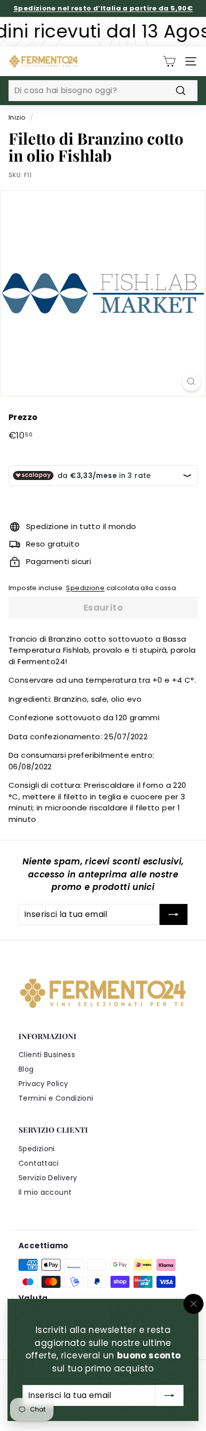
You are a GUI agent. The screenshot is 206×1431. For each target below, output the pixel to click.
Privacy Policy (43, 1084)
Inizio (17, 117)
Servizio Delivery (47, 1178)
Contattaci (38, 1163)
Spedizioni (36, 1149)
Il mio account (45, 1192)
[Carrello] (169, 61)
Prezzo (23, 417)
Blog (26, 1069)
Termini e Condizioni (56, 1098)
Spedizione (85, 588)
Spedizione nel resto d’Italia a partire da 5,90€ (103, 8)
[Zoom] (191, 381)
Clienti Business (46, 1055)
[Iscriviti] (170, 1395)
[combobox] (103, 90)
